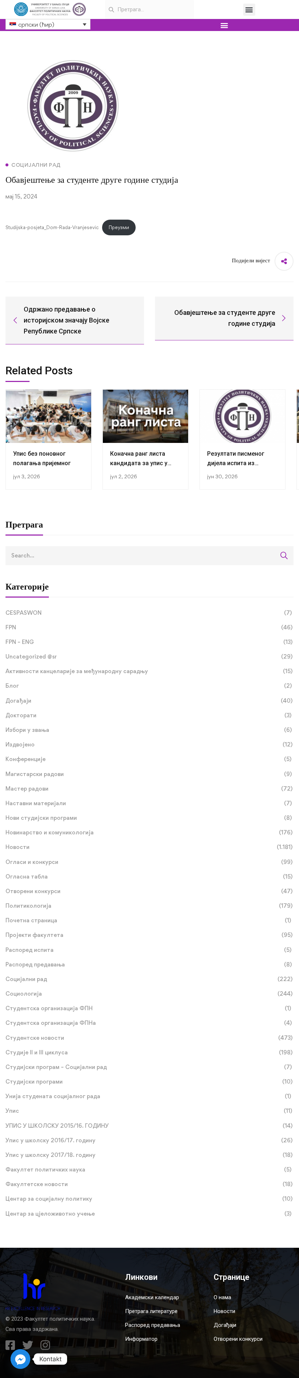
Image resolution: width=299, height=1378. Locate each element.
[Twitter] (27, 1345)
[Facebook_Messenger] (20, 1359)
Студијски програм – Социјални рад (148, 1067)
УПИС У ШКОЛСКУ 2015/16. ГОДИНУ (148, 1125)
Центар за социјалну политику (148, 1198)
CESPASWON (148, 612)
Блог (148, 685)
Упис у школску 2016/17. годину (148, 1140)
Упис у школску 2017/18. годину (148, 1154)
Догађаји (148, 700)
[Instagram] (45, 1345)
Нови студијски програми (148, 817)
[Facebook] (10, 1345)
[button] (249, 10)
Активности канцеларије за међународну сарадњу (148, 671)
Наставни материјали (148, 803)
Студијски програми (148, 1081)
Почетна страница (148, 920)
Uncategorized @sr (148, 656)
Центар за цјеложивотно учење (148, 1213)
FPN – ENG (148, 641)
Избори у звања (148, 729)
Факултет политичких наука (148, 1169)
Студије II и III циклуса (148, 1052)
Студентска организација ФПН (148, 1008)
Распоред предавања (148, 964)
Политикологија (148, 905)
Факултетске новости (148, 1184)
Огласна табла (148, 876)
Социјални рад (148, 979)
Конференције (148, 759)
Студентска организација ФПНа (148, 1022)
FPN (148, 627)
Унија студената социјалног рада (148, 1096)
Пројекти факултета (148, 934)
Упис (148, 1110)
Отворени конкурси (148, 891)
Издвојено (148, 744)
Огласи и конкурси (148, 861)
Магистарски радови (148, 774)
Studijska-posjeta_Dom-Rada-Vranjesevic (52, 227)
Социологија (148, 993)
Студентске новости (148, 1037)
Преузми (119, 227)
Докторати (148, 715)
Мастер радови (148, 788)
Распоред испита (148, 949)
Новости (148, 847)
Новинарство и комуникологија (148, 832)
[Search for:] (149, 555)
